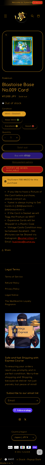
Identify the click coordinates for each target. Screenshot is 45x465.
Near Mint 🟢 (13, 120)
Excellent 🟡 (13, 127)
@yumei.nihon (26, 238)
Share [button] (8, 250)
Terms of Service (14, 277)
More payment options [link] (22, 162)
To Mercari (37, 2)
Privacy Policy (12, 289)
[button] (5, 16)
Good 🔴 (31, 127)
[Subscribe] (37, 400)
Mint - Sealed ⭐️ (15, 114)
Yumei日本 (26, 452)
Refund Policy (12, 283)
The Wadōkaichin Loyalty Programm (18, 303)
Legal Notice (11, 295)
